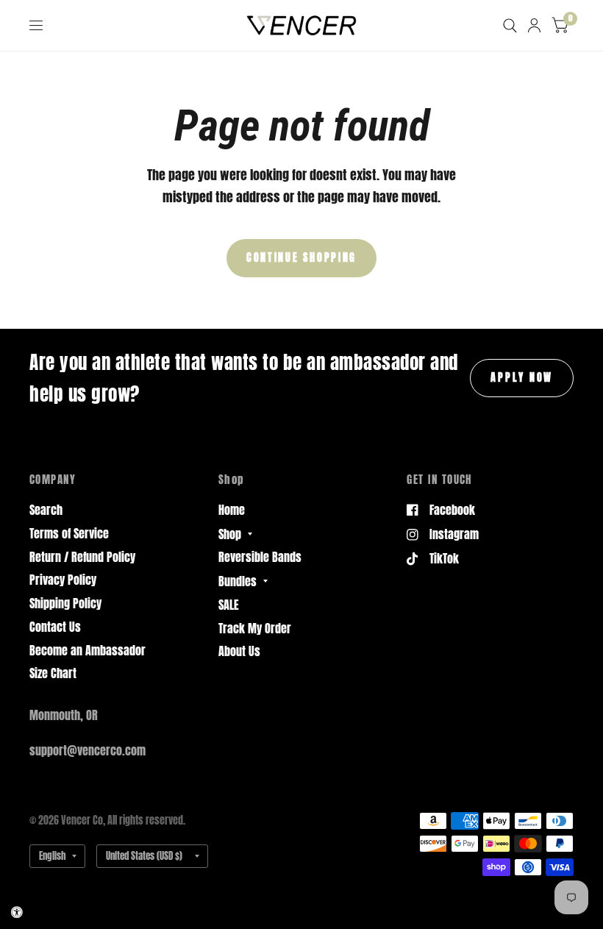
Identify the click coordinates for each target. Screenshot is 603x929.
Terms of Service (69, 533)
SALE (228, 604)
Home (231, 510)
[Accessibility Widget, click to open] (16, 912)
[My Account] (534, 25)
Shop (229, 534)
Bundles (237, 581)
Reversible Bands (260, 557)
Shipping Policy (65, 603)
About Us (239, 651)
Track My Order (254, 628)
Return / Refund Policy (82, 557)
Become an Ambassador (87, 650)
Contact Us (55, 627)
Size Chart (52, 673)
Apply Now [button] (521, 377)
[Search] (510, 25)
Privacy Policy (62, 579)
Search (46, 510)
